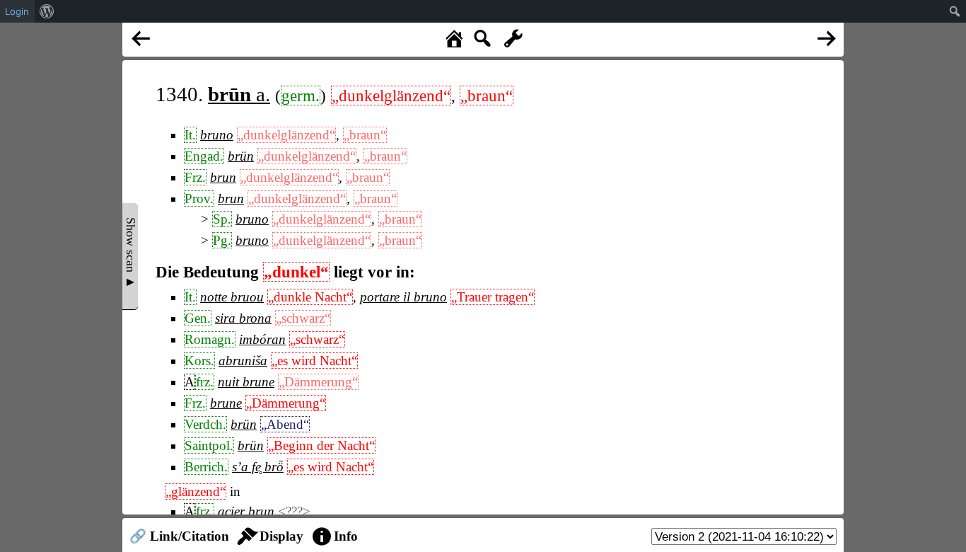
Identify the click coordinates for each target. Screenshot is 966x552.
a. (239, 94)
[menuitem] (47, 11)
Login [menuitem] (17, 11)
